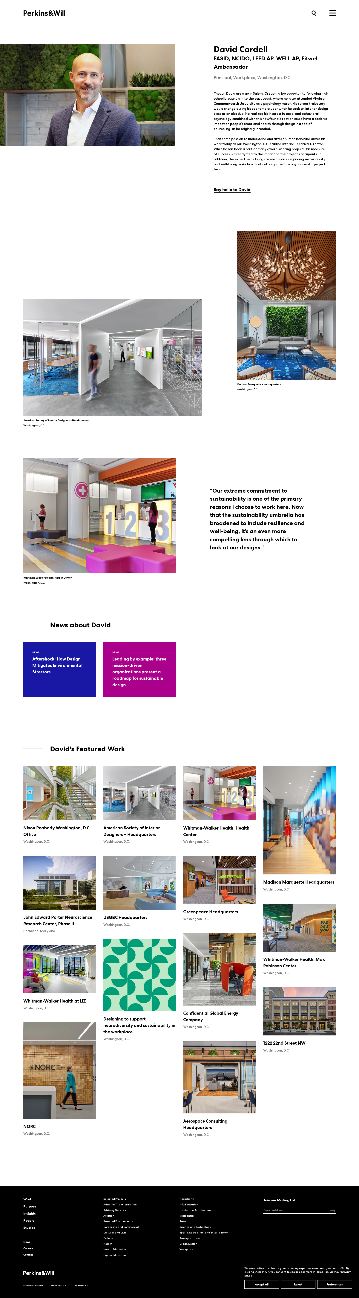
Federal (108, 1238)
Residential (187, 1215)
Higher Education (114, 1255)
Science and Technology (195, 1227)
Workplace (186, 1249)
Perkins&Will (44, 12)
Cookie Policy (81, 1285)
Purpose (29, 1206)
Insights (29, 1213)
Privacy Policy (58, 1285)
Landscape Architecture (195, 1210)
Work (27, 1199)
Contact (28, 1254)
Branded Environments (118, 1221)
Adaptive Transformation (120, 1204)
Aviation (108, 1215)
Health (107, 1243)
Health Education (114, 1249)
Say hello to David (232, 189)
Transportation (190, 1238)
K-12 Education (189, 1204)
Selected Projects (114, 1199)
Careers (28, 1248)
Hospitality (187, 1199)
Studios (29, 1227)
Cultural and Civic (114, 1232)
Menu (332, 13)
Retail (183, 1221)
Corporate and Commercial (121, 1227)
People (28, 1220)
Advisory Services (114, 1210)
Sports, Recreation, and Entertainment (205, 1232)
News (26, 1242)
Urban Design (188, 1243)
